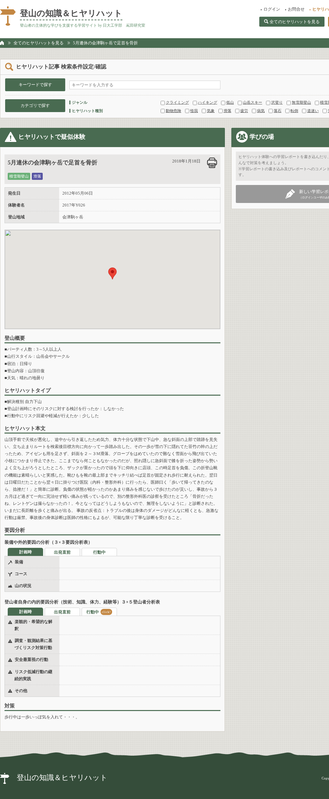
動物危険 (173, 111)
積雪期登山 (19, 176)
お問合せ (296, 9)
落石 (277, 111)
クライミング (177, 102)
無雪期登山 (301, 102)
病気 (261, 111)
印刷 (212, 163)
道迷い (313, 111)
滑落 (227, 111)
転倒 (294, 111)
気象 (211, 111)
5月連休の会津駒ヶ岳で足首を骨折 (105, 42)
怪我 (194, 111)
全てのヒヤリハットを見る (295, 21)
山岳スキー (252, 102)
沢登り (277, 102)
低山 (230, 102)
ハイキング (207, 102)
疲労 (244, 111)
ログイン (271, 9)
